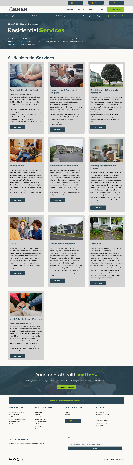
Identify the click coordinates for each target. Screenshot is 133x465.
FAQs (36, 428)
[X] (22, 459)
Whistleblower (38, 412)
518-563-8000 (100, 417)
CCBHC (37, 424)
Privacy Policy (38, 417)
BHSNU (67, 414)
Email (69, 437)
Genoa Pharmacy (39, 426)
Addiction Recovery (14, 414)
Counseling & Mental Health (16, 412)
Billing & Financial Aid (40, 419)
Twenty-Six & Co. (120, 459)
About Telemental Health (41, 421)
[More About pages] (83, 9)
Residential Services (14, 421)
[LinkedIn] (10, 459)
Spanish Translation (66, 401)
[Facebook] (14, 459)
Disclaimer (37, 414)
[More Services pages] (74, 9)
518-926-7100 (100, 425)
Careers (67, 412)
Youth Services (13, 417)
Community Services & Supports (17, 419)
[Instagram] (18, 459)
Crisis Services (13, 424)
